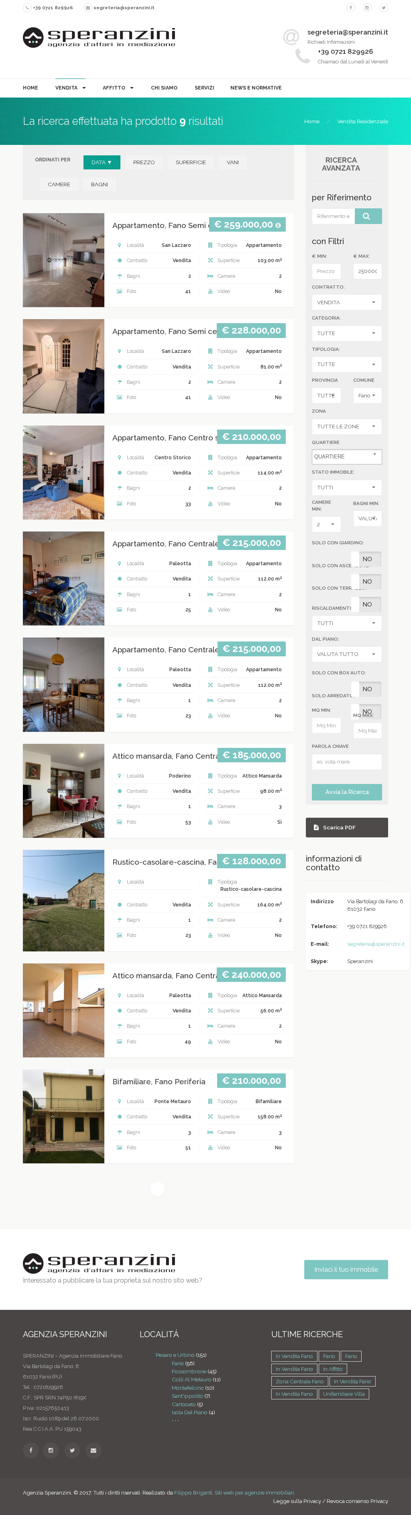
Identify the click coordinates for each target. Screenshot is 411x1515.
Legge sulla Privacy (297, 1501)
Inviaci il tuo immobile (346, 1269)
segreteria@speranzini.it (376, 944)
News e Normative (256, 88)
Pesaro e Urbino (175, 1355)
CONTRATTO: (328, 287)
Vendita (67, 88)
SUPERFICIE (191, 162)
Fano (178, 1363)
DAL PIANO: (325, 639)
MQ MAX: (363, 715)
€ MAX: (361, 256)
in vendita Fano (294, 1356)
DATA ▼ (102, 162)
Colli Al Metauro (192, 1379)
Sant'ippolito (187, 1396)
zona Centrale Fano (300, 1381)
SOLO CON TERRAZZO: (339, 588)
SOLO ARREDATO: (333, 695)
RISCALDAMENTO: (333, 608)
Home (30, 88)
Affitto (114, 88)
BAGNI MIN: (366, 503)
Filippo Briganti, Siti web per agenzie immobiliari (234, 1492)
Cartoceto (184, 1404)
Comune (363, 380)
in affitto (333, 1369)
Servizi (204, 88)
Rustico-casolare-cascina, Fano (169, 862)
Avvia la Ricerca (347, 792)
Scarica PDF (339, 827)
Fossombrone (189, 1371)
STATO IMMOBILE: (333, 472)
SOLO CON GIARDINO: (338, 543)
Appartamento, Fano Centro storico (176, 438)
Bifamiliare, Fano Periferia (159, 1081)
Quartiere (326, 442)
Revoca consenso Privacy (357, 1501)
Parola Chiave (330, 746)
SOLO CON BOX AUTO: (339, 673)
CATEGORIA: (326, 318)
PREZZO (144, 162)
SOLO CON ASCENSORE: (341, 565)
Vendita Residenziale (362, 121)
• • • (175, 1420)
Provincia (325, 380)
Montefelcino (188, 1388)
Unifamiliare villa (344, 1394)
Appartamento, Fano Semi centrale (175, 225)
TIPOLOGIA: (326, 349)
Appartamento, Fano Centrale (166, 544)
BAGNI (99, 184)
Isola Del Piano (190, 1412)
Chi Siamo (164, 88)
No (367, 559)
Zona (319, 411)
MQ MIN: (321, 710)
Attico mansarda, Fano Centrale (169, 756)
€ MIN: (319, 256)
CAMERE (59, 184)
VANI (233, 162)
